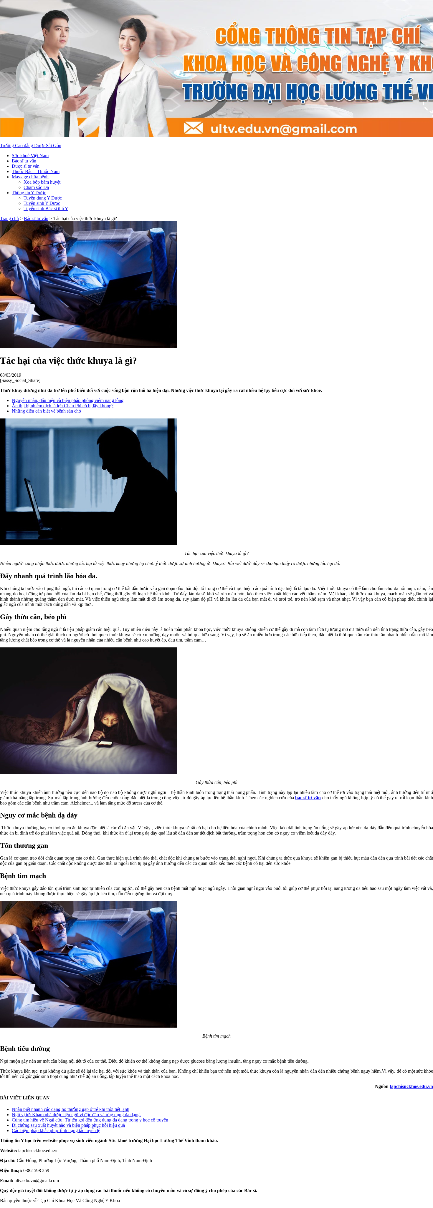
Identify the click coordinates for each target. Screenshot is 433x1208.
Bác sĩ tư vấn (24, 160)
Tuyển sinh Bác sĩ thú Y (46, 208)
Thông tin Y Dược (29, 192)
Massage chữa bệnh (30, 176)
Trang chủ (9, 218)
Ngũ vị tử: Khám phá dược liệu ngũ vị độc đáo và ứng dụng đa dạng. (76, 1114)
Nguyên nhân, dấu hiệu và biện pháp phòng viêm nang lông (67, 400)
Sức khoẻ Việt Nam (30, 155)
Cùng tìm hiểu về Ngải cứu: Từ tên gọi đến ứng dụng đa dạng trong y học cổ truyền (90, 1119)
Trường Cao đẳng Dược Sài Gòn (30, 145)
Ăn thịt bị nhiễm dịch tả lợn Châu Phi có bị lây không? (62, 405)
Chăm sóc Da (36, 187)
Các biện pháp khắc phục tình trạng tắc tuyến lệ (56, 1130)
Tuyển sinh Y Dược (42, 203)
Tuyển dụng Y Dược (43, 197)
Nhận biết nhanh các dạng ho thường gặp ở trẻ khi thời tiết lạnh (70, 1109)
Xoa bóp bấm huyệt (42, 182)
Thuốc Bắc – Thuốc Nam (36, 171)
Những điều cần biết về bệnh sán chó (46, 410)
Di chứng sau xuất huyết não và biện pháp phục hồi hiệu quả (68, 1125)
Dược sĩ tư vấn (25, 166)
